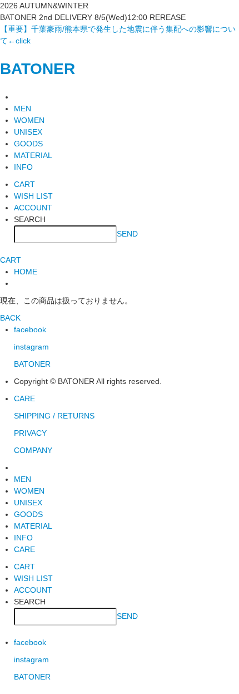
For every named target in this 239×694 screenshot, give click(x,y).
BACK (10, 317)
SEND (127, 233)
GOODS (28, 143)
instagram (31, 346)
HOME (25, 271)
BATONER (37, 68)
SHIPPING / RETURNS (54, 415)
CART (24, 184)
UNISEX (28, 131)
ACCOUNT (33, 207)
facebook (30, 329)
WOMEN (29, 120)
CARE (24, 398)
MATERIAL (33, 155)
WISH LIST (33, 195)
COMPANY (33, 450)
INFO (23, 167)
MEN (22, 108)
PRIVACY (30, 433)
